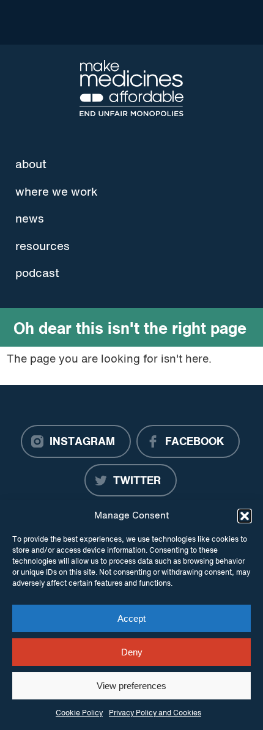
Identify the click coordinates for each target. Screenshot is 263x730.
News (29, 219)
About (30, 165)
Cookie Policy (79, 713)
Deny (132, 652)
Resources (42, 247)
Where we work (56, 192)
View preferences (131, 685)
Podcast (37, 274)
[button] (245, 516)
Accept (131, 618)
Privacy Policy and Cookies (155, 713)
